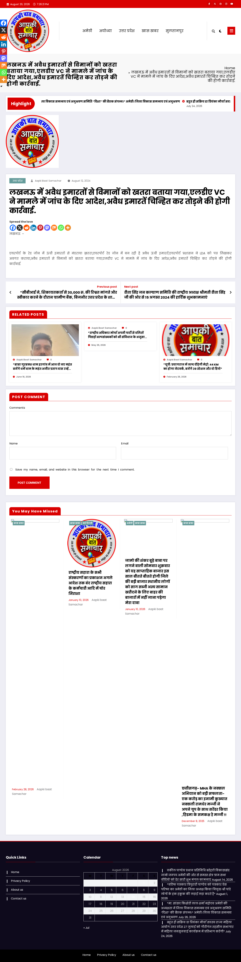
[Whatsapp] (61, 228)
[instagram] (226, 4)
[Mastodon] (47, 228)
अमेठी (87, 30)
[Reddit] (26, 228)
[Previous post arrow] (10, 292)
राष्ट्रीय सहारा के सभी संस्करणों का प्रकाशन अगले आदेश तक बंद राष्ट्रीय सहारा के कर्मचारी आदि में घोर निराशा (36, 583)
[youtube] (232, 4)
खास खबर (150, 30)
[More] (68, 228)
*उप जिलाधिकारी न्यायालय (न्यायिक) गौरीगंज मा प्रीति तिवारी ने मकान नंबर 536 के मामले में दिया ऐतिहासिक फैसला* (207, 799)
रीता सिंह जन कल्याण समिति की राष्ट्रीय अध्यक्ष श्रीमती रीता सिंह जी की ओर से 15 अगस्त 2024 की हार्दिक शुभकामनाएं (174, 295)
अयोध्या (105, 30)
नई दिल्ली (33, 523)
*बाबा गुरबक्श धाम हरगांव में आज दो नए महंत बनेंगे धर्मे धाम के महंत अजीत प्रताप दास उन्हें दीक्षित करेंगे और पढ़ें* (42, 367)
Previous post (107, 286)
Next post (131, 286)
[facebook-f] (209, 4)
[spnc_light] (220, 31)
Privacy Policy (20, 881)
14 (133, 897)
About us (17, 890)
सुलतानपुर (174, 30)
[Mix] (54, 228)
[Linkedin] (33, 228)
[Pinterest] (40, 228)
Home (15, 872)
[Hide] (1, 86)
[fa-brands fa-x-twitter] (215, 4)
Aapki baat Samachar (48, 180)
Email (124, 443)
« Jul (86, 928)
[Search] (213, 31)
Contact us (18, 898)
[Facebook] (13, 228)
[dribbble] (220, 4)
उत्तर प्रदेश (127, 30)
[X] (20, 228)
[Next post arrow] (231, 292)
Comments (17, 408)
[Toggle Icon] (231, 31)
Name (13, 443)
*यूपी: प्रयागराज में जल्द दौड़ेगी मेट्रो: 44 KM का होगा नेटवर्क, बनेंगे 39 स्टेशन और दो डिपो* (192, 367)
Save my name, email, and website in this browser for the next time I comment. (75, 470)
